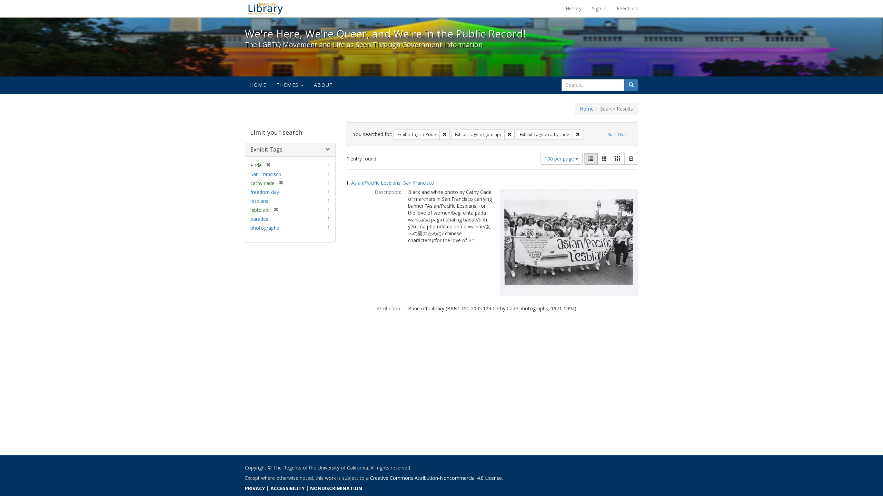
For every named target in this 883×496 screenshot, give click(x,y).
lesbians (259, 201)
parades (259, 219)
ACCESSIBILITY (287, 488)
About (323, 85)
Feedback (627, 8)
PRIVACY (255, 488)
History (574, 8)
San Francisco (265, 174)
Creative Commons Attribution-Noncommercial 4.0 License (436, 478)
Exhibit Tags (266, 149)
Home (258, 85)
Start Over (617, 134)
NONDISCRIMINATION (336, 488)
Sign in (599, 8)
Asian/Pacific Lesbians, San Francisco (392, 182)
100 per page (560, 158)
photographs (264, 228)
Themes (288, 85)
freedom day (264, 192)
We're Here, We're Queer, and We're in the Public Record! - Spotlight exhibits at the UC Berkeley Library (265, 8)
